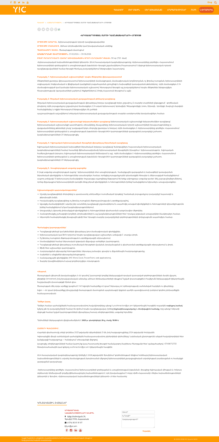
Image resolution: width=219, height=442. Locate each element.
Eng (210, 2)
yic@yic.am (72, 426)
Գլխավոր (40, 23)
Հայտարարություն (54, 23)
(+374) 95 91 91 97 (74, 423)
